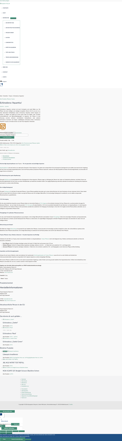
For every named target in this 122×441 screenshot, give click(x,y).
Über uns (5, 67)
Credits (71, 404)
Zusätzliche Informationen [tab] (9, 157)
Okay (4, 439)
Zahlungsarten (24, 390)
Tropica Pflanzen (45, 238)
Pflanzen (9, 99)
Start (1, 96)
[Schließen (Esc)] (22, 431)
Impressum (23, 397)
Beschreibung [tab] (6, 155)
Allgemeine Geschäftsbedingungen (29, 395)
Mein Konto (24, 381)
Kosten (8, 37)
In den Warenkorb (7, 137)
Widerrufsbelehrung (26, 392)
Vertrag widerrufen (7, 411)
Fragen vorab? (10, 32)
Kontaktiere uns (25, 386)
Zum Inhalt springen (4, 0)
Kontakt (5, 72)
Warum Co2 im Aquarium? (12, 62)
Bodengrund (7, 191)
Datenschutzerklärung (26, 394)
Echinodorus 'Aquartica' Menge (7, 134)
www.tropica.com (8, 272)
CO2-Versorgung (29, 205)
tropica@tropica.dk (8, 298)
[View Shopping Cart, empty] (1, 84)
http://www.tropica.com (10, 300)
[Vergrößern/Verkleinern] (3, 431)
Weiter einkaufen (9, 428)
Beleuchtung (13, 228)
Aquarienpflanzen (4, 167)
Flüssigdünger (56, 216)
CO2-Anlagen (43, 203)
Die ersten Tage (10, 22)
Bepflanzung (7, 179)
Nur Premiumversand (27, 143)
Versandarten (24, 389)
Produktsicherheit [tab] (7, 159)
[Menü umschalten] (13, 18)
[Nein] (28, 439)
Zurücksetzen (18, 132)
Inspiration (6, 17)
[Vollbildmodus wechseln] (9, 431)
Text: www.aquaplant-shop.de (23, 144)
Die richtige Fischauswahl (13, 27)
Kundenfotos (9, 42)
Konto (4, 77)
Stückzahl (2, 132)
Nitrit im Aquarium (11, 47)
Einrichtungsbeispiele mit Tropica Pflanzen (43, 255)
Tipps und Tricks (10, 52)
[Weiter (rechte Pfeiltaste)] (9, 433)
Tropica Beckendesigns (12, 57)
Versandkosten (11, 150)
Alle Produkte (3, 99)
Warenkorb (24, 382)
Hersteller (5, 96)
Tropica (10, 96)
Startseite (5, 8)
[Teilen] (15, 431)
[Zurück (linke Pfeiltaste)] (3, 433)
